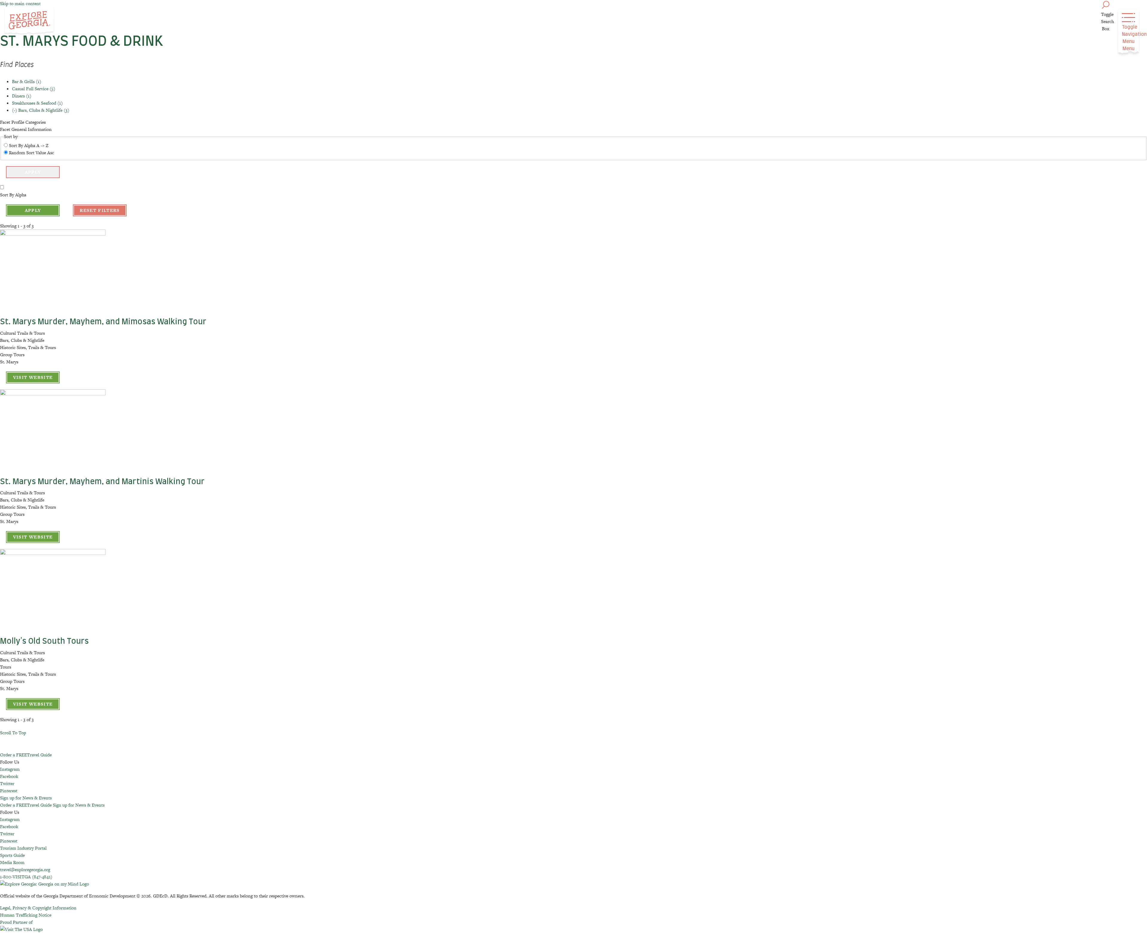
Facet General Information (26, 129)
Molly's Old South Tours (44, 641)
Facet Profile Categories (23, 122)
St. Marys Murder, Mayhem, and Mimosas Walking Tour (103, 322)
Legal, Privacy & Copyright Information (38, 908)
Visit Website (33, 377)
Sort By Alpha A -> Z (28, 145)
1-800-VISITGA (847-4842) (26, 877)
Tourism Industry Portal (23, 848)
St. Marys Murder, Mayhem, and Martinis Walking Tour (102, 482)
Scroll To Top (13, 732)
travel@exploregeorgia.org (25, 869)
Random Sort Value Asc (31, 152)
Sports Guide (12, 855)
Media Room (12, 862)
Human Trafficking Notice (25, 915)
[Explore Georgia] (29, 21)
